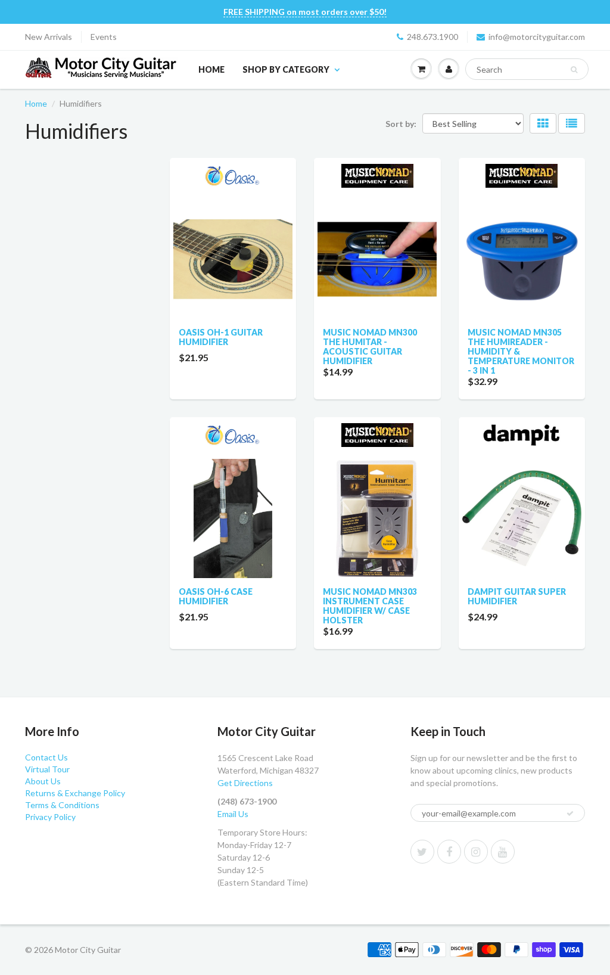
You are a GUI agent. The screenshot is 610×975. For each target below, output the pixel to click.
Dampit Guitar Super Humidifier (517, 596)
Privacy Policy (50, 817)
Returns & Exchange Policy (75, 793)
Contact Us (46, 757)
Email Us (232, 814)
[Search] (574, 69)
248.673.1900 (432, 37)
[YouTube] (503, 852)
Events (104, 37)
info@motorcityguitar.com (536, 37)
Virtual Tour (47, 769)
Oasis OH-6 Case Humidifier (216, 596)
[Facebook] (449, 852)
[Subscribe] (570, 813)
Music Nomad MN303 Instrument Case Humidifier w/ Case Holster (370, 605)
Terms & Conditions (62, 805)
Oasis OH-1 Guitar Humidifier (221, 337)
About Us (43, 781)
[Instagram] (476, 852)
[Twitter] (422, 852)
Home (211, 69)
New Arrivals (48, 37)
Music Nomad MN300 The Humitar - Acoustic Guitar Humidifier (370, 346)
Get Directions (245, 783)
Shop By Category (285, 69)
